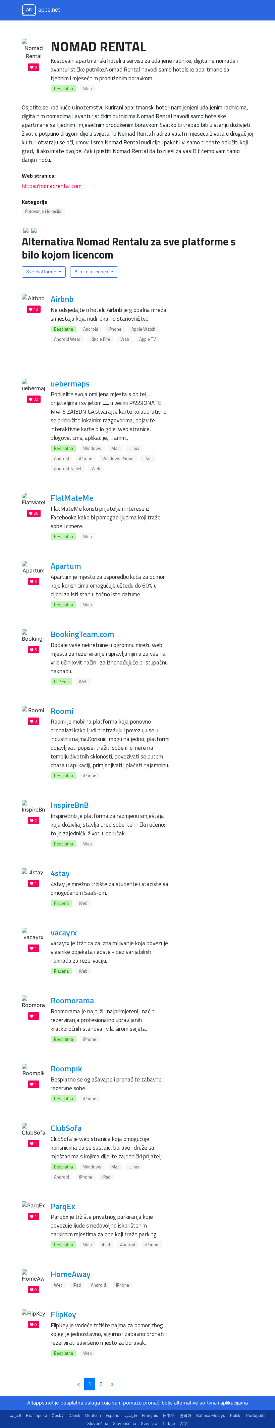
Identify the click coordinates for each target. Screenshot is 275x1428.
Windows (92, 448)
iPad (148, 458)
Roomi (62, 711)
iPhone (114, 329)
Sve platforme (42, 271)
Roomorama (72, 1000)
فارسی (131, 1415)
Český (58, 1415)
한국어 (185, 1415)
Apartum (66, 566)
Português (255, 1415)
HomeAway (71, 1274)
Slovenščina (124, 1423)
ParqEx (63, 1206)
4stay (60, 873)
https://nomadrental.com (51, 185)
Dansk (74, 1415)
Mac (115, 448)
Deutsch (93, 1415)
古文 (184, 1423)
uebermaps (70, 383)
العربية (15, 1415)
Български (36, 1415)
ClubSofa (66, 1128)
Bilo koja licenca (92, 271)
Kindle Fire (100, 339)
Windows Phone (117, 458)
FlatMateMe (72, 498)
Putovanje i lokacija (43, 211)
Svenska (149, 1423)
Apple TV (147, 339)
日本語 (169, 1415)
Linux (134, 448)
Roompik (66, 1068)
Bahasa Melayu (210, 1415)
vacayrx (64, 932)
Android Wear (67, 339)
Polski (235, 1415)
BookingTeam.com (82, 634)
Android (90, 329)
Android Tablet (67, 468)
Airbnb (62, 299)
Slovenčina (97, 1423)
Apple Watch (143, 329)
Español (113, 1415)
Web (87, 88)
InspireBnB (70, 805)
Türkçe (168, 1423)
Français (150, 1415)
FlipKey (63, 1314)
